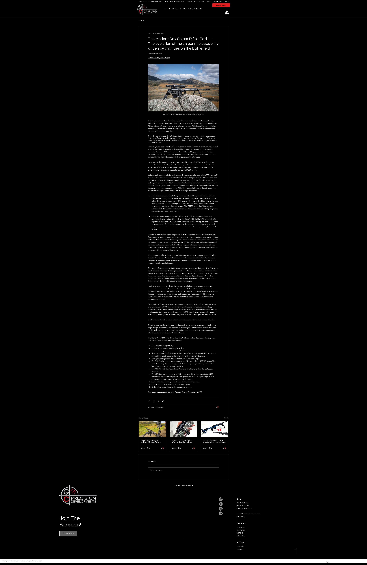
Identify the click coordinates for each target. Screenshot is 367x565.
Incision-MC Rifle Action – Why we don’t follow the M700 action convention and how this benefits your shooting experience (183, 441)
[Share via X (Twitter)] (154, 401)
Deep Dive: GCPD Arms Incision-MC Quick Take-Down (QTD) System (150, 441)
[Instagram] (221, 499)
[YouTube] (221, 513)
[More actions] (218, 33)
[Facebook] (221, 504)
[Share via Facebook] (149, 401)
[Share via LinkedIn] (158, 401)
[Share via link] (163, 401)
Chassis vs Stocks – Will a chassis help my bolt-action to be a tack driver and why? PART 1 (214, 441)
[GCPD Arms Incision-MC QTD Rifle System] (152, 429)
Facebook (240, 546)
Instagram (240, 549)
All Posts (141, 21)
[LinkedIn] (221, 509)
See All (226, 418)
